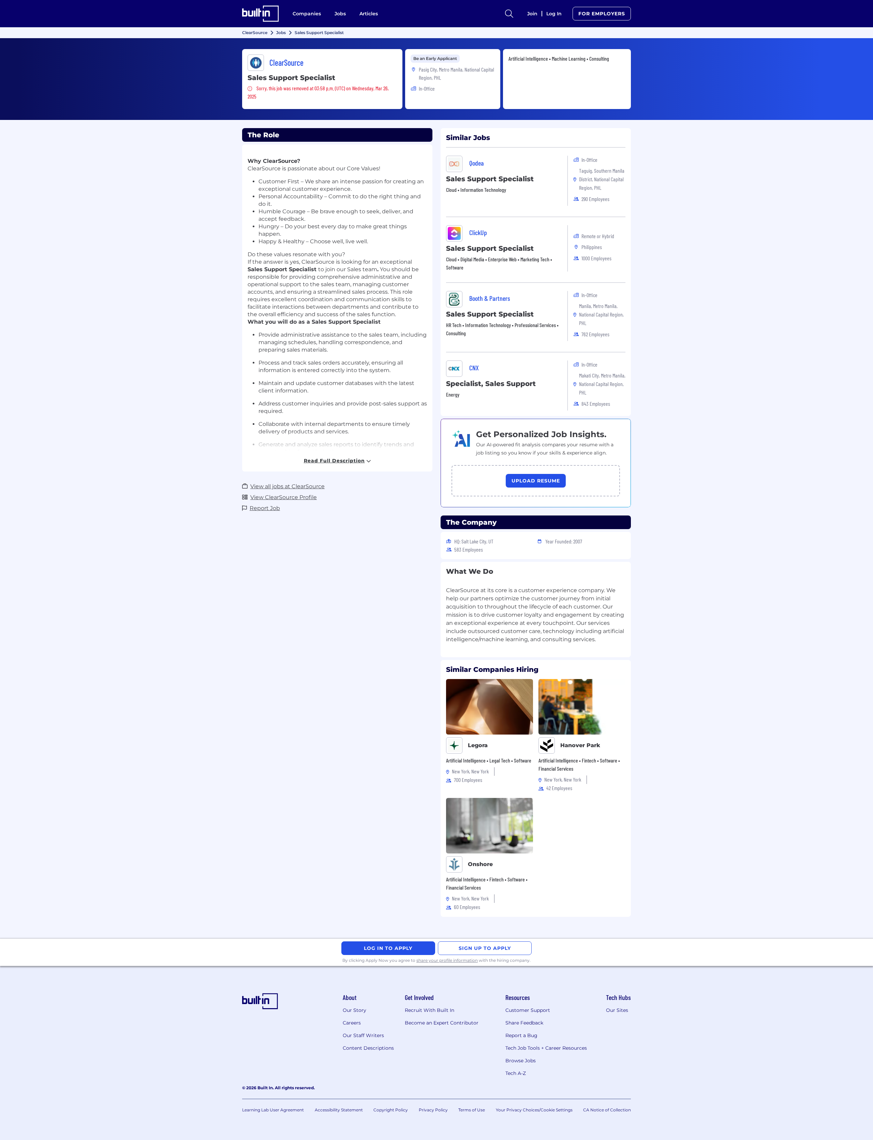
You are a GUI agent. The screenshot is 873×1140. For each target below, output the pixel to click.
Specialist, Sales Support (491, 384)
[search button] (509, 13)
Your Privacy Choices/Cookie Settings (534, 1109)
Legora (478, 745)
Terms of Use (471, 1109)
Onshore (480, 864)
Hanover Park (580, 745)
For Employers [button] (601, 14)
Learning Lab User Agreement (273, 1109)
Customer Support (527, 1010)
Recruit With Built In (429, 1010)
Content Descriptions (368, 1048)
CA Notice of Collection (607, 1109)
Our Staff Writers (363, 1035)
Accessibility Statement (339, 1109)
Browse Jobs (520, 1061)
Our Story (354, 1010)
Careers (352, 1023)
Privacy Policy (433, 1109)
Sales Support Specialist (490, 179)
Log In (554, 14)
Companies (307, 14)
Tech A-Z (515, 1073)
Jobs (340, 14)
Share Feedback (524, 1023)
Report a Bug (521, 1035)
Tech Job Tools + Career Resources (546, 1048)
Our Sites (617, 1010)
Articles (368, 14)
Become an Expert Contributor (441, 1023)
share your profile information (447, 960)
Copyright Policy (390, 1109)
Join (532, 14)
